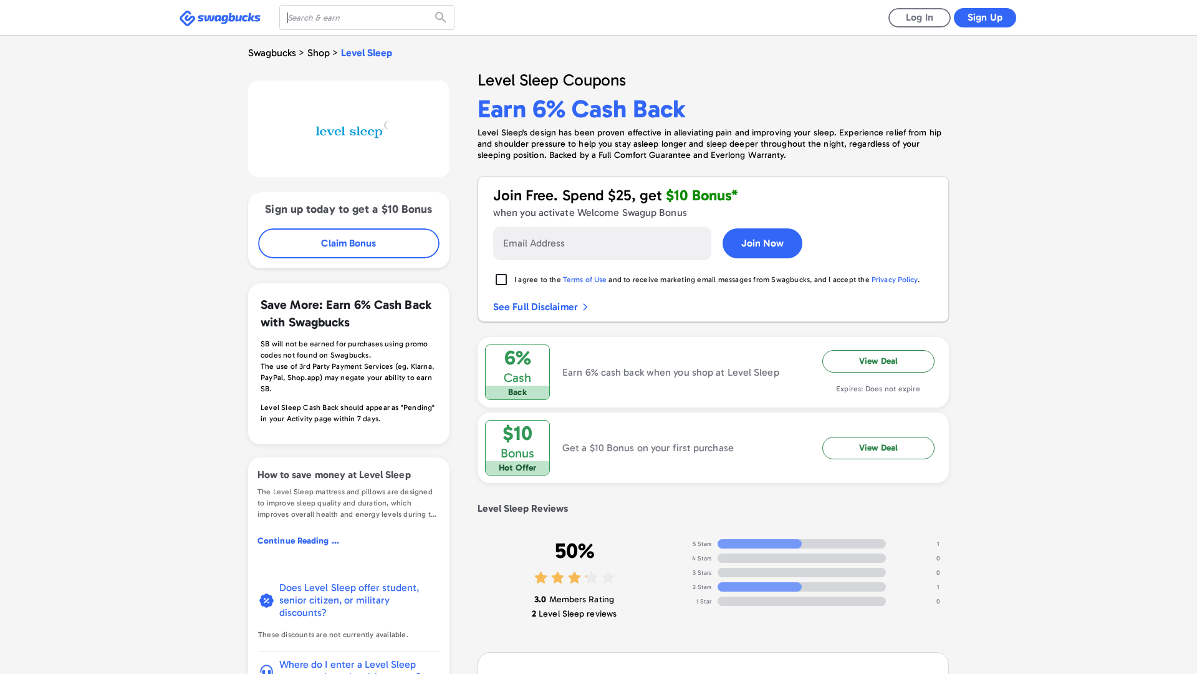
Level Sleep (366, 53)
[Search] (442, 17)
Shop (318, 53)
